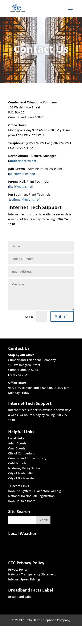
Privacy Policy (17, 569)
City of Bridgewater (21, 478)
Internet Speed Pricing (24, 579)
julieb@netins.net (21, 174)
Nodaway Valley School (24, 468)
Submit (62, 316)
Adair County (17, 443)
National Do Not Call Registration (31, 496)
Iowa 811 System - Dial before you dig (34, 491)
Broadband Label (20, 597)
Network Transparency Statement (32, 574)
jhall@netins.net (20, 186)
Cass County (16, 448)
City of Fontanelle (20, 473)
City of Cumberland (22, 453)
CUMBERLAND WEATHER (22, 546)
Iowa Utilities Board (22, 501)
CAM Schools (17, 463)
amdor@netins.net (22, 161)
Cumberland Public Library (27, 458)
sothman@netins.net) (25, 199)
